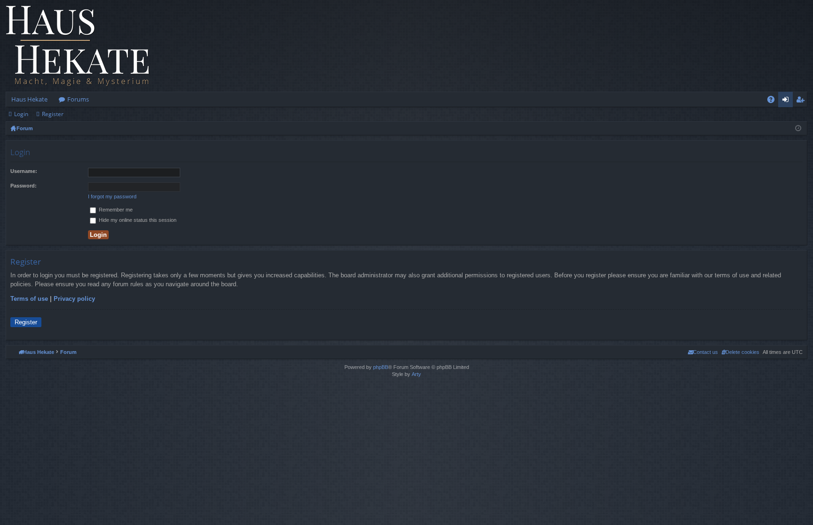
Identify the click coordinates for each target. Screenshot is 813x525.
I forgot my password (112, 196)
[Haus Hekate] (78, 46)
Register (53, 114)
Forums (78, 99)
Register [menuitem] (802, 101)
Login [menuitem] (787, 101)
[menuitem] (740, 352)
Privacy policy (74, 298)
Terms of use (29, 298)
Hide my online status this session (136, 220)
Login (21, 114)
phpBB (380, 367)
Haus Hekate (29, 99)
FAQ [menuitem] (774, 101)
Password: (23, 185)
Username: (23, 171)
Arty (416, 374)
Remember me (115, 209)
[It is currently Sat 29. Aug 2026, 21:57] (798, 128)
